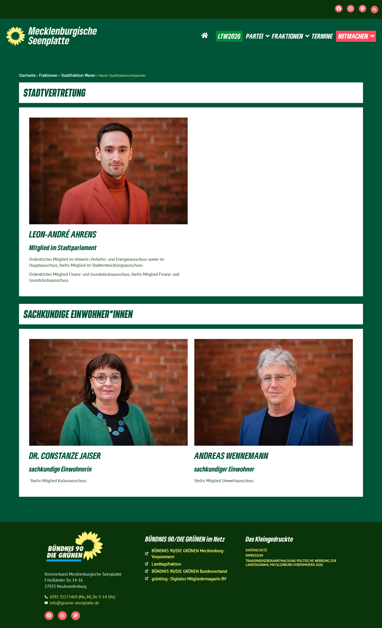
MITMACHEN (353, 36)
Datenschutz (256, 550)
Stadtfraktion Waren (78, 75)
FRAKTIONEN (287, 36)
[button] (374, 9)
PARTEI (254, 36)
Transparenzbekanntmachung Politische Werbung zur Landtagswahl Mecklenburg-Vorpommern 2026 (291, 563)
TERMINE (322, 36)
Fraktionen (48, 75)
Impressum (254, 555)
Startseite (27, 75)
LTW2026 (229, 36)
